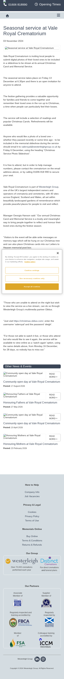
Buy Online (32, 536)
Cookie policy (29, 261)
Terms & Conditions (32, 540)
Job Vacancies (32, 496)
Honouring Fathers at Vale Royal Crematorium (30, 402)
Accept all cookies (32, 287)
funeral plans (51, 570)
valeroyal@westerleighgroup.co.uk (39, 146)
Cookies (32, 512)
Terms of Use (32, 520)
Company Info (32, 492)
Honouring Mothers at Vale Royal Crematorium (30, 444)
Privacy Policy (32, 516)
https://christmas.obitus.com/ (28, 321)
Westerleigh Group (48, 187)
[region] (32, 271)
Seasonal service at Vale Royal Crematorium (30, 30)
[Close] (57, 253)
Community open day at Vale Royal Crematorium (31, 381)
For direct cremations (49, 567)
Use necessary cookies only (32, 278)
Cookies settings (32, 270)
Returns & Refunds (32, 544)
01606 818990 (17, 4)
